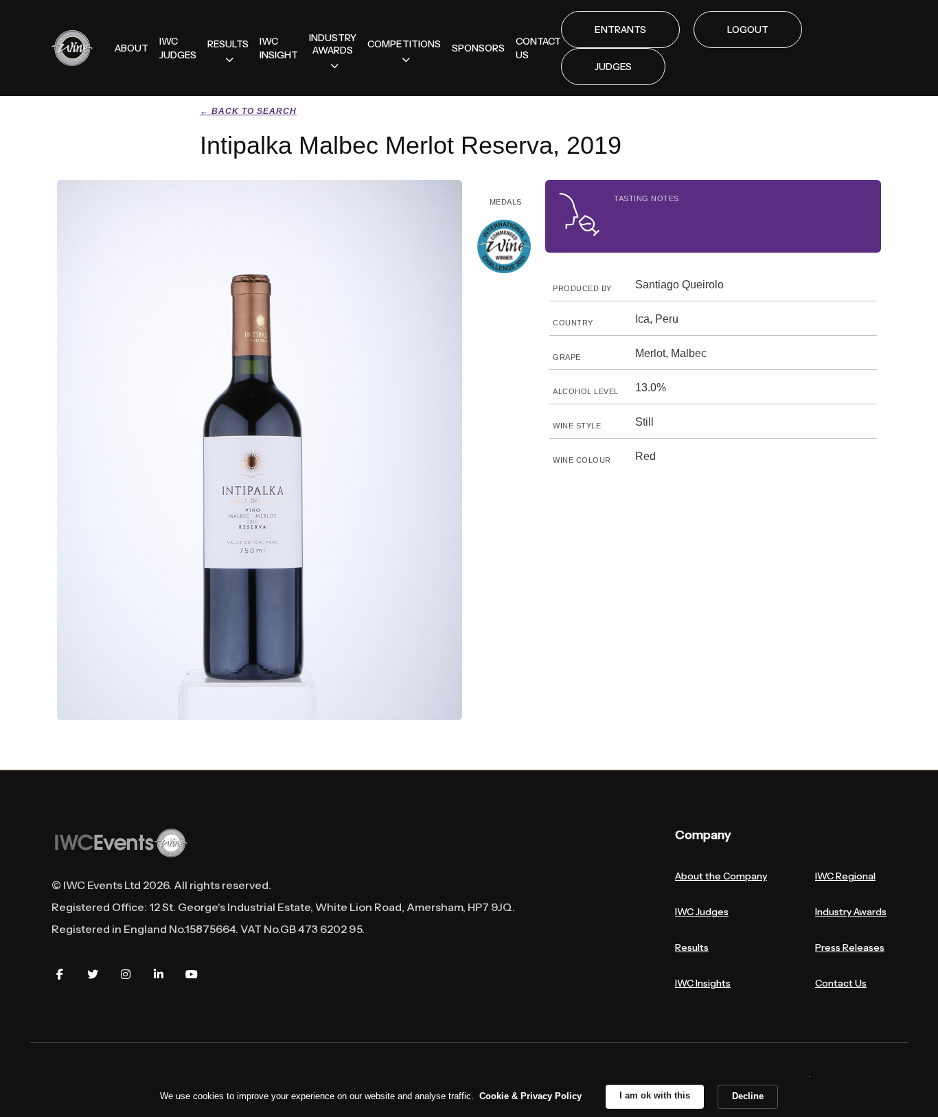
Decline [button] (748, 1096)
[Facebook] (60, 974)
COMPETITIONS (404, 44)
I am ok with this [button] (654, 1095)
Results (692, 947)
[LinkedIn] (158, 974)
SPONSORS (478, 48)
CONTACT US (538, 48)
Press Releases (849, 947)
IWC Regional (845, 876)
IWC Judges (702, 912)
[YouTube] (191, 974)
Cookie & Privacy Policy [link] (530, 1096)
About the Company (721, 876)
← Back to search (248, 111)
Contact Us (841, 983)
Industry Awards (850, 912)
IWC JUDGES (177, 48)
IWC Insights (703, 983)
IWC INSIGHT (279, 48)
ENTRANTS (620, 29)
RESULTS (228, 44)
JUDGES (613, 66)
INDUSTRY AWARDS (332, 44)
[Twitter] (92, 974)
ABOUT (131, 48)
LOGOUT (747, 29)
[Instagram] (125, 974)
